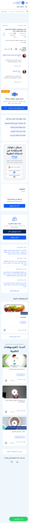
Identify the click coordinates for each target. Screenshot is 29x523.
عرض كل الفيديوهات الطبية (14, 451)
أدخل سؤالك (14, 237)
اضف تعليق (13, 206)
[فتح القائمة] (26, 3)
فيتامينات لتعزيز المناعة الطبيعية (14, 123)
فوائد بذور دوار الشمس (18, 432)
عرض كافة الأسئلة (14, 291)
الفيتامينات (23, 317)
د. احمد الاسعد (17, 71)
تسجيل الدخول (20, 7)
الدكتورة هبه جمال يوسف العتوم (12, 55)
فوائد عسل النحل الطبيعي (18, 131)
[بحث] (26, 6)
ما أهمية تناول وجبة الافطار (17, 369)
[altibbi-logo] (19, 3)
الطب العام (12, 11)
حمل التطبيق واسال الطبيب (16, 108)
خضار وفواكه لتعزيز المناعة (18, 127)
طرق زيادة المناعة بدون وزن (17, 135)
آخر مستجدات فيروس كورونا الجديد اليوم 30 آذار (15, 401)
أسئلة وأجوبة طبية (20, 11)
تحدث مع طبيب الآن (14, 231)
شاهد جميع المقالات (14, 337)
